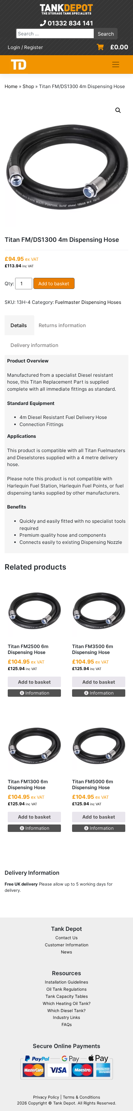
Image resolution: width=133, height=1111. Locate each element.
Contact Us (66, 937)
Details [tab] (19, 325)
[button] (118, 110)
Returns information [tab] (62, 325)
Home (11, 86)
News (66, 951)
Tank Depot (64, 1102)
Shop (28, 86)
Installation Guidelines (66, 982)
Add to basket (53, 284)
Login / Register (25, 47)
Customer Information (66, 944)
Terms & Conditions (81, 1097)
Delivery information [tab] (34, 345)
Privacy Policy (46, 1097)
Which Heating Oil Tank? (67, 1003)
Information (36, 692)
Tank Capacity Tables (66, 996)
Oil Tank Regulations (66, 989)
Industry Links (66, 1017)
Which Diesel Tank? (66, 1010)
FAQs (67, 1024)
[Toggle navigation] (116, 64)
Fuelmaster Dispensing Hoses (88, 302)
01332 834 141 (69, 23)
